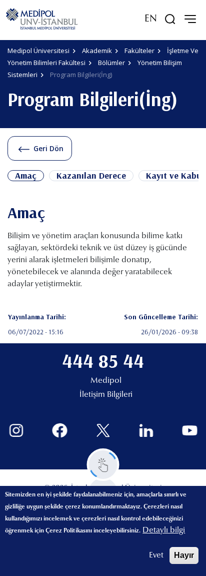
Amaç (25, 175)
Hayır (184, 555)
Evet (156, 555)
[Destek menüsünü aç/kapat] (103, 464)
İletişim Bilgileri (106, 395)
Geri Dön (49, 148)
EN (150, 19)
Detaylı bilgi (163, 530)
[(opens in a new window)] (16, 430)
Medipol (106, 381)
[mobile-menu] (190, 19)
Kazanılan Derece (91, 175)
